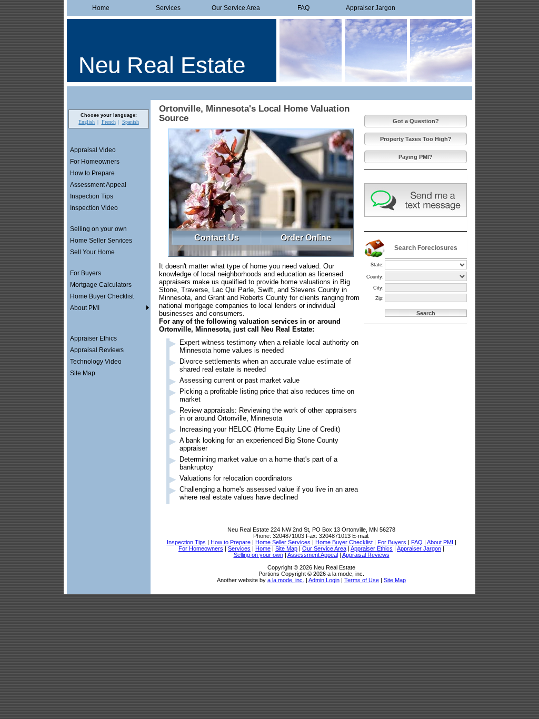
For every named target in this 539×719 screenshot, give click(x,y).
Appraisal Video (93, 150)
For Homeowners (94, 161)
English (86, 122)
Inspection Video (94, 208)
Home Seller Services (101, 240)
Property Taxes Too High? (416, 139)
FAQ (303, 8)
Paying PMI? (415, 157)
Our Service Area (236, 8)
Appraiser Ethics (93, 338)
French (109, 122)
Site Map (82, 373)
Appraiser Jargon (370, 8)
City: (378, 288)
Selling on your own (98, 229)
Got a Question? (416, 121)
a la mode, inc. (285, 580)
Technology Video (96, 361)
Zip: (379, 298)
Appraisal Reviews (97, 350)
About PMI (84, 308)
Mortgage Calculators (101, 284)
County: (375, 276)
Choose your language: (109, 115)
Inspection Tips (91, 196)
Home (100, 8)
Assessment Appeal (98, 184)
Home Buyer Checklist (102, 296)
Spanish (130, 122)
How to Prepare (92, 173)
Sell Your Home (92, 252)
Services (168, 8)
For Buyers (85, 273)
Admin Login (324, 580)
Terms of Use (361, 580)
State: (377, 264)
